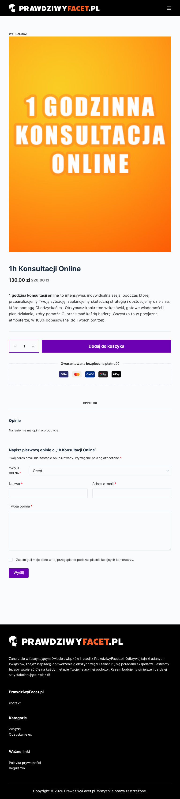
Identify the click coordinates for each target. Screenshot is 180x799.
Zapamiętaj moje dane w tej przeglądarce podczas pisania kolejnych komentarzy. (75, 560)
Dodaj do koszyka (106, 346)
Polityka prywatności (25, 763)
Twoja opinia (21, 506)
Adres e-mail (104, 484)
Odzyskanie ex (20, 734)
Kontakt (15, 703)
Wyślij (19, 572)
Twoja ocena (15, 471)
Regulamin (17, 768)
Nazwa (16, 484)
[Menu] (169, 8)
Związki (15, 729)
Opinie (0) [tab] (90, 403)
